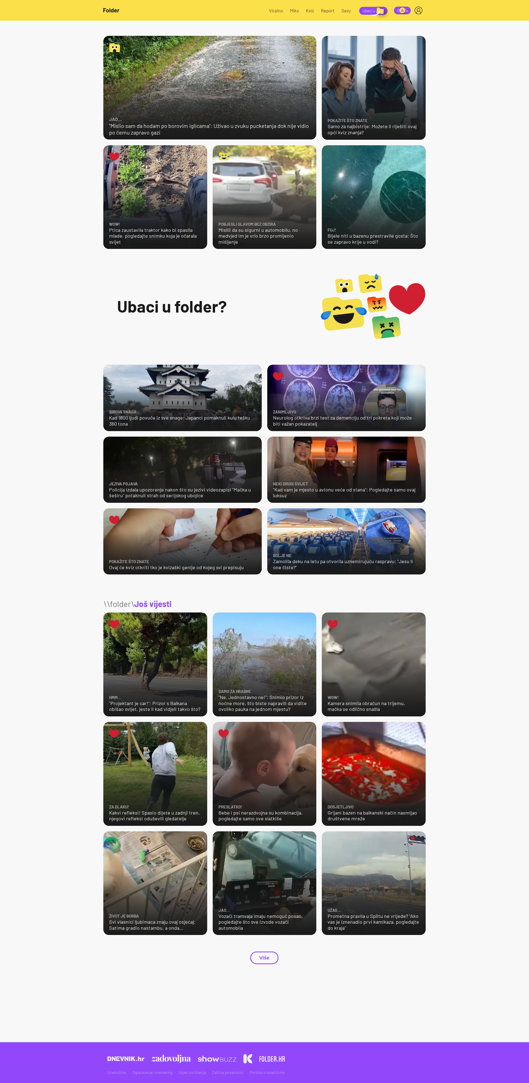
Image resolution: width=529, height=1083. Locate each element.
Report (327, 10)
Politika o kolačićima (267, 1072)
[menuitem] (420, 10)
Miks (294, 10)
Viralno (276, 10)
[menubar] (420, 10)
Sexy (346, 10)
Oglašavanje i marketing (152, 1072)
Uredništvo (116, 1072)
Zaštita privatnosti (228, 1072)
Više (264, 958)
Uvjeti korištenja (192, 1072)
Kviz (310, 10)
